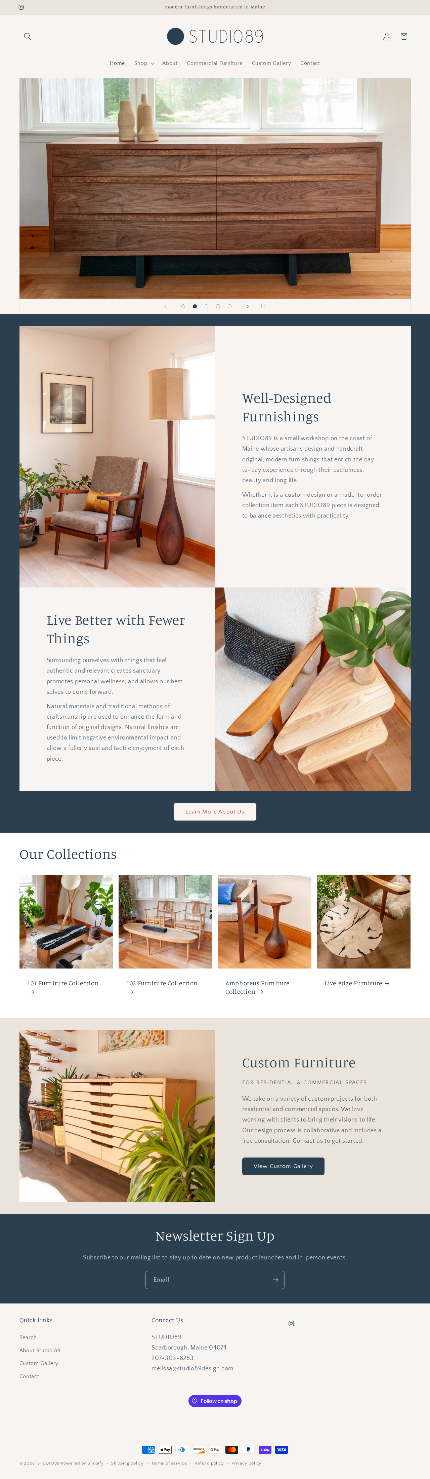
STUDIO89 (48, 1463)
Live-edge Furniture (353, 983)
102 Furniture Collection (162, 983)
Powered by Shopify (82, 1463)
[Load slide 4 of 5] (218, 306)
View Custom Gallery (283, 1166)
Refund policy (209, 1463)
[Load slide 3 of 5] (206, 306)
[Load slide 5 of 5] (229, 306)
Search (28, 1337)
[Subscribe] (275, 1280)
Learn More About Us (215, 811)
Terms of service (169, 1463)
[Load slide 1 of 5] (183, 306)
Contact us (308, 1140)
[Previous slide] (165, 306)
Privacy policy (246, 1463)
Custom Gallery (39, 1363)
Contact (29, 1376)
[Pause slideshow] (264, 306)
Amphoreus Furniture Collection (257, 987)
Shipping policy (127, 1463)
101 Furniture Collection (63, 983)
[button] (28, 36)
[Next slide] (247, 306)
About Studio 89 (40, 1351)
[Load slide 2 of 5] (195, 306)
